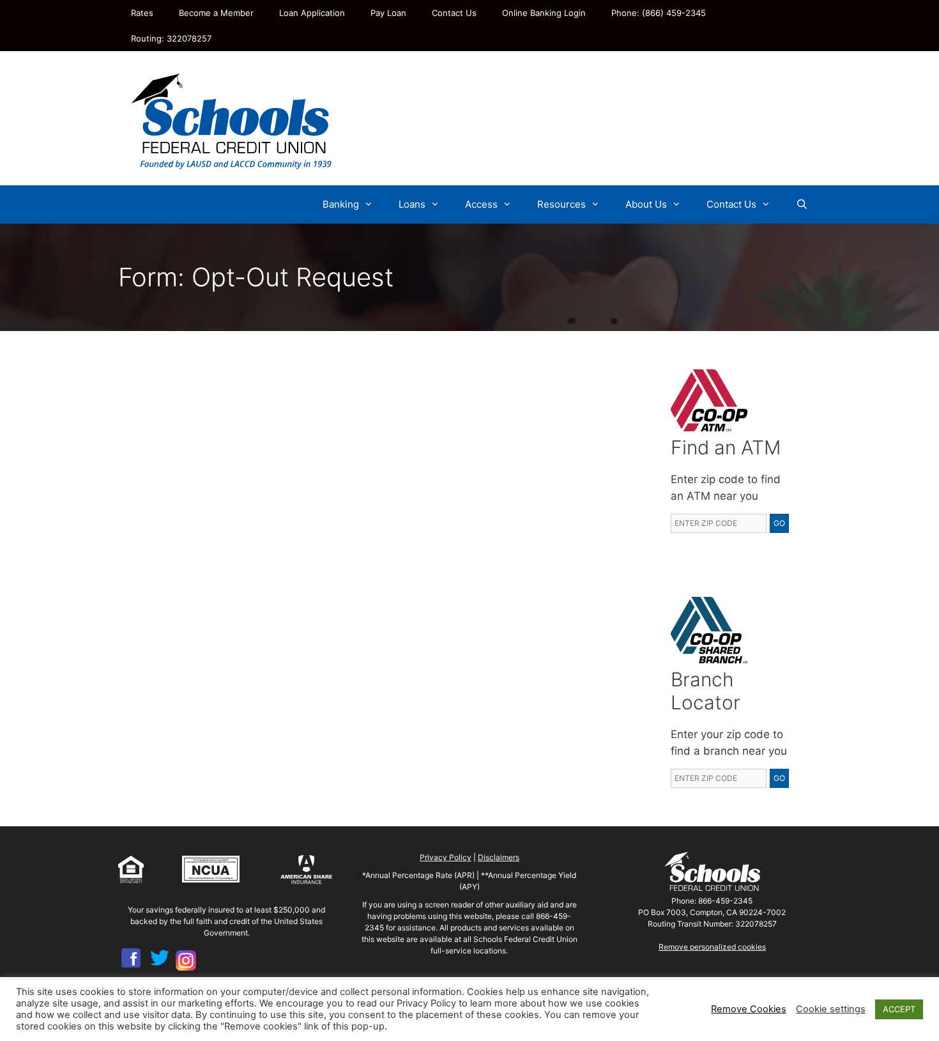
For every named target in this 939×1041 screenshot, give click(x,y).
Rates (142, 13)
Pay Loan (388, 13)
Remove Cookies (748, 1009)
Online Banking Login (544, 13)
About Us (646, 204)
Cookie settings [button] (831, 1009)
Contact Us (454, 13)
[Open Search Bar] (802, 204)
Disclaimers (498, 857)
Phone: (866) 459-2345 (658, 13)
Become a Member (216, 13)
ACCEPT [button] (899, 1009)
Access (481, 204)
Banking (341, 204)
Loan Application (312, 13)
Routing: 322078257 (171, 38)
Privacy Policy (445, 857)
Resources (561, 204)
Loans (412, 204)
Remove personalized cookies (712, 947)
